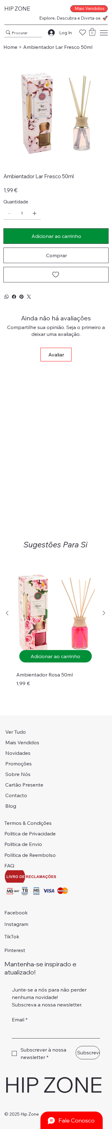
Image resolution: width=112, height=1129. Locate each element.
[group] (55, 627)
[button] (92, 32)
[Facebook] (14, 297)
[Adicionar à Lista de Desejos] (56, 274)
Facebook (16, 912)
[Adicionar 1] (34, 213)
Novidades (17, 753)
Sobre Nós (17, 774)
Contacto (16, 795)
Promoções (18, 763)
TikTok (11, 936)
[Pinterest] (21, 297)
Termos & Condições (28, 823)
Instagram (16, 924)
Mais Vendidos (22, 742)
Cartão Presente (24, 785)
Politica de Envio (23, 844)
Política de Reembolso (30, 855)
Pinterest (14, 950)
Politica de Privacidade (30, 833)
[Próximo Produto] (104, 613)
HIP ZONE (17, 8)
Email (20, 1019)
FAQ (9, 865)
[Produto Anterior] (7, 613)
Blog (10, 806)
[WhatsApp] (6, 297)
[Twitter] (29, 297)
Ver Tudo (15, 732)
